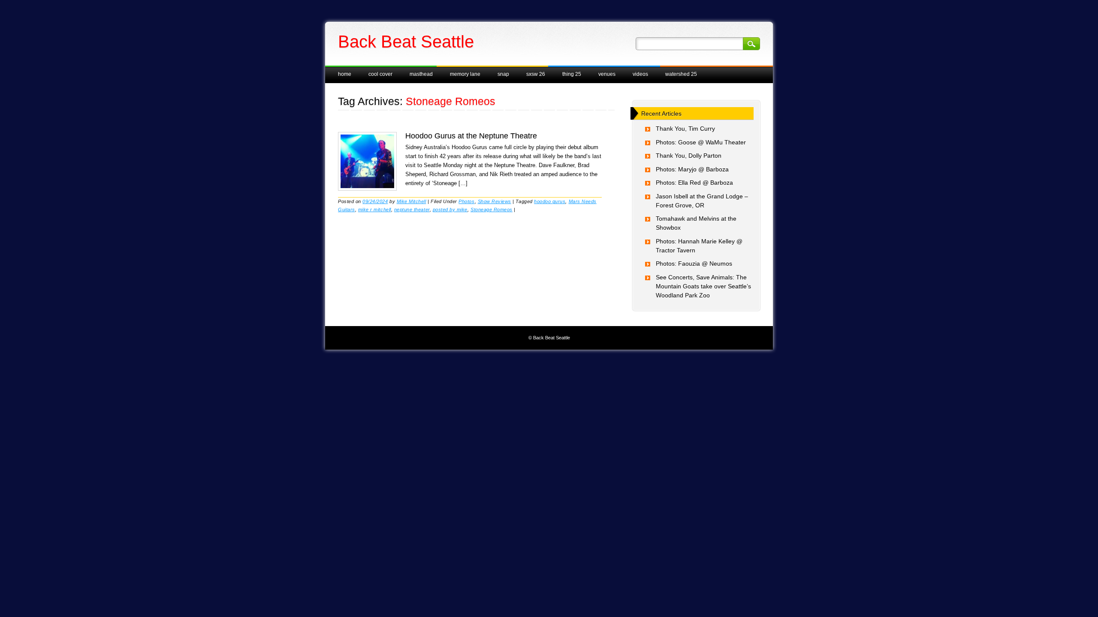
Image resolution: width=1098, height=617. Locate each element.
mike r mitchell (374, 209)
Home (344, 74)
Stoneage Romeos (492, 209)
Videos (640, 74)
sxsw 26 (535, 74)
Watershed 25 (681, 74)
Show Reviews (494, 201)
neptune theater (412, 209)
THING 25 (571, 74)
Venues (606, 74)
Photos (466, 201)
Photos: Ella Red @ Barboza (694, 182)
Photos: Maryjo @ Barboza (692, 169)
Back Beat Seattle (406, 41)
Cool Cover (380, 74)
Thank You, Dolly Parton (688, 155)
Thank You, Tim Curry (685, 128)
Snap (503, 74)
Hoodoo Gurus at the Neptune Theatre (471, 136)
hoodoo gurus (549, 201)
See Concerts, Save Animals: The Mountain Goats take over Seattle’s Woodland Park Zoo (703, 286)
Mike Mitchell (411, 201)
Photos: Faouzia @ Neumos (694, 263)
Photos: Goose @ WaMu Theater (701, 142)
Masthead (421, 74)
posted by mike (450, 209)
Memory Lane (465, 74)
